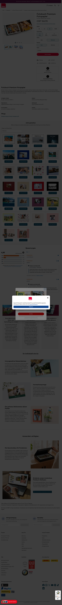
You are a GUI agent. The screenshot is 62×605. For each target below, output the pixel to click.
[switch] (58, 598)
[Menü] (60, 591)
